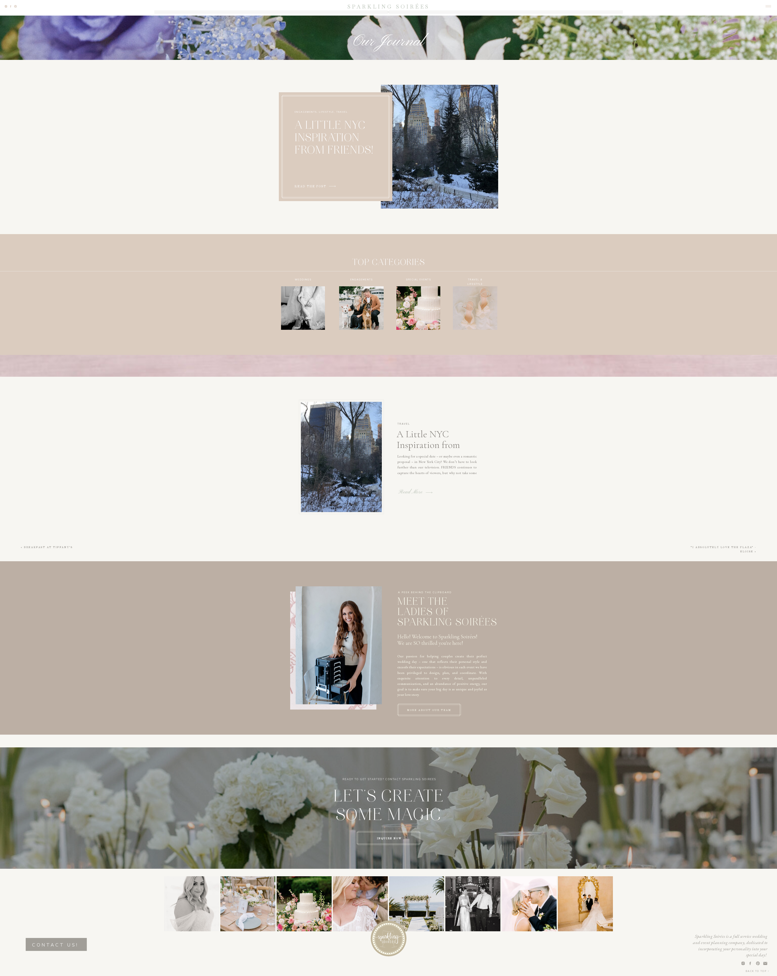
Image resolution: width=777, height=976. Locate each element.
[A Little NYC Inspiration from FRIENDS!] (332, 186)
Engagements (306, 112)
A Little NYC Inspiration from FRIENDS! (334, 139)
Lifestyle (326, 112)
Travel (342, 112)
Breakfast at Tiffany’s (48, 547)
